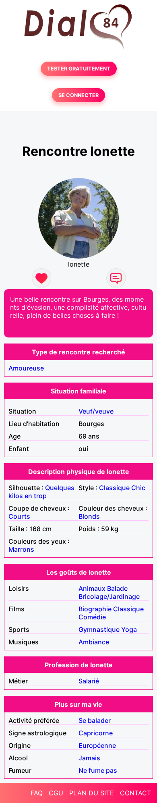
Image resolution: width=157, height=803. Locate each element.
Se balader (94, 720)
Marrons (21, 549)
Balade (117, 588)
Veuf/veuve (96, 411)
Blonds (89, 516)
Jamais (89, 758)
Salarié (88, 681)
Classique (114, 488)
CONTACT (135, 793)
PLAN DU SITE (91, 793)
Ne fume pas (97, 770)
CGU (56, 793)
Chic (138, 488)
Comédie (92, 617)
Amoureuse (26, 368)
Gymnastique (99, 629)
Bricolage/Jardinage (109, 596)
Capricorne (95, 733)
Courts (19, 516)
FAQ (37, 793)
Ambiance (93, 642)
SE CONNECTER (78, 95)
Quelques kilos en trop (41, 492)
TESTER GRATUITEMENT (78, 69)
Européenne (97, 745)
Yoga (129, 629)
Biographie (95, 609)
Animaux (91, 588)
